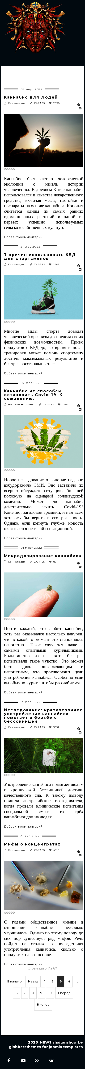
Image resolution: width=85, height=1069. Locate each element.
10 (50, 993)
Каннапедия (17, 103)
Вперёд (64, 993)
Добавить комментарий (23, 237)
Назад (33, 981)
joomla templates (66, 1046)
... (77, 981)
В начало (14, 981)
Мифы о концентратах (32, 844)
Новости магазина (21, 404)
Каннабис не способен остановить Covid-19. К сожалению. (33, 395)
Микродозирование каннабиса (42, 556)
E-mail (80, 108)
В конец (43, 1004)
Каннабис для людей (31, 97)
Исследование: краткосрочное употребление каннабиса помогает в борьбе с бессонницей (43, 716)
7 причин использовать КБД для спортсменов (40, 257)
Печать (79, 105)
